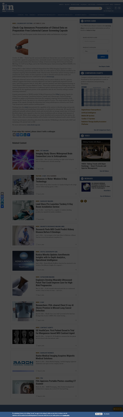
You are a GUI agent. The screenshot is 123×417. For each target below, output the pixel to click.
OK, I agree (99, 414)
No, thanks (106, 414)
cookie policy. (66, 415)
